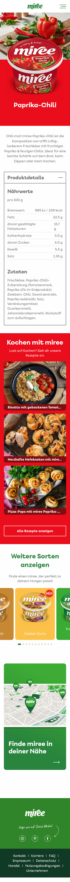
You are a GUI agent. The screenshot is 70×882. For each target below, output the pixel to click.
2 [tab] (24, 645)
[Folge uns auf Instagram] (22, 838)
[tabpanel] (35, 614)
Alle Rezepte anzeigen (35, 531)
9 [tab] (46, 645)
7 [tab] (40, 645)
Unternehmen (37, 870)
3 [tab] (28, 645)
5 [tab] (34, 645)
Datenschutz (46, 860)
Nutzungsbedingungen (42, 866)
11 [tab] (52, 645)
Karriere (37, 856)
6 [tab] (37, 645)
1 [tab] (20, 645)
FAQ (52, 856)
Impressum (22, 860)
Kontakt (19, 856)
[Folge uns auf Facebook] (47, 838)
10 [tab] (49, 645)
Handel (14, 866)
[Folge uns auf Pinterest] (35, 838)
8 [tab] (43, 645)
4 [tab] (31, 645)
